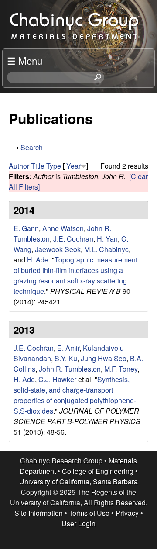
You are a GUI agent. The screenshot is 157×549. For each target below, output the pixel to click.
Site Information (38, 513)
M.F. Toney (120, 369)
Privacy (127, 513)
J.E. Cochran (73, 239)
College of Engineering (97, 471)
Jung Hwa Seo (103, 358)
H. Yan (107, 239)
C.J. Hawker (57, 379)
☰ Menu (24, 60)
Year (73, 166)
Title (37, 166)
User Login (78, 523)
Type (53, 166)
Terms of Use (89, 513)
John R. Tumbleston (70, 369)
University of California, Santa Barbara (78, 481)
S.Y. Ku (66, 358)
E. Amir (68, 348)
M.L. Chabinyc (106, 249)
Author (19, 166)
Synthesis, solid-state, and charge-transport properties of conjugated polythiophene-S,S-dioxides (75, 395)
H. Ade (37, 260)
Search (31, 147)
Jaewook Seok (58, 249)
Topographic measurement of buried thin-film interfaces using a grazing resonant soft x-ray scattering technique (75, 275)
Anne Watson (63, 228)
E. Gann (26, 228)
